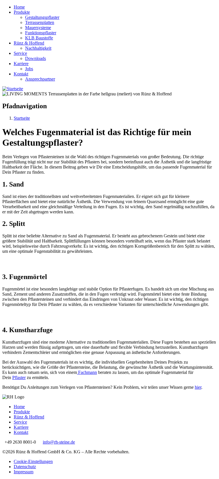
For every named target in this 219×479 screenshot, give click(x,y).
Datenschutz (25, 466)
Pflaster (19, 377)
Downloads (35, 58)
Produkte (22, 12)
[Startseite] (12, 88)
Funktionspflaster (40, 32)
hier (198, 387)
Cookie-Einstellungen (33, 461)
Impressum (23, 471)
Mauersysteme (38, 27)
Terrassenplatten (39, 22)
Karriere (21, 63)
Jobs (29, 68)
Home (19, 7)
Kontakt (21, 73)
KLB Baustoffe (39, 37)
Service (20, 53)
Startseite (22, 118)
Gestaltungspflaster (42, 17)
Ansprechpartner (40, 79)
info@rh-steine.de (59, 442)
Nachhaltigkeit (38, 48)
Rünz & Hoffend (29, 43)
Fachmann (87, 372)
